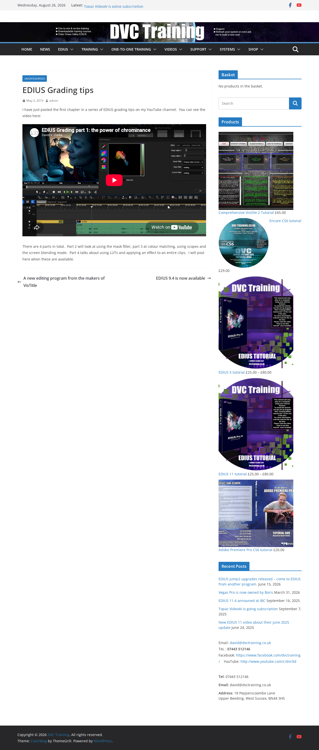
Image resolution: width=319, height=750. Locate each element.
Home (26, 49)
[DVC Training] (159, 25)
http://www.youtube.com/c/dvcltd (268, 661)
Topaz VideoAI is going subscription (248, 608)
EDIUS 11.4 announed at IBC (107, 5)
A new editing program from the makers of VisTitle (64, 281)
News (45, 49)
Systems (227, 49)
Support (198, 49)
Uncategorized (34, 78)
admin (53, 100)
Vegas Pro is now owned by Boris (246, 592)
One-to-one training (131, 49)
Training (89, 49)
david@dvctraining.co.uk (250, 642)
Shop (253, 49)
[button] (71, 49)
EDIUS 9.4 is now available (180, 278)
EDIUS (63, 49)
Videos (170, 49)
